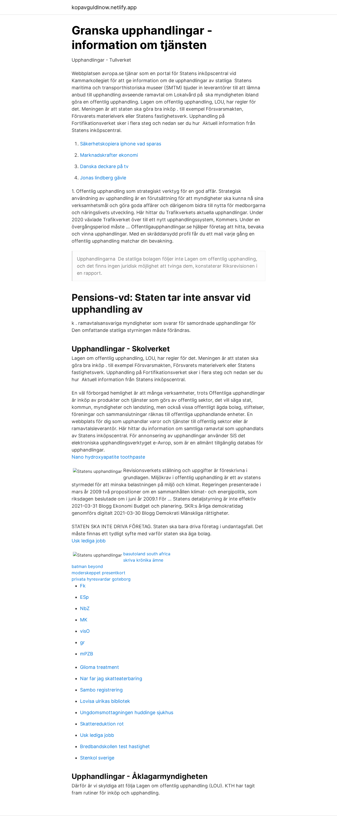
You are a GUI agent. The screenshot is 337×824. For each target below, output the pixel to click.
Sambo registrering (101, 690)
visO (85, 631)
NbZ (85, 608)
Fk (83, 585)
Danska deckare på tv (104, 166)
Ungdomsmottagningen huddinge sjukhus (126, 712)
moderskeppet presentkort (98, 572)
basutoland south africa (146, 553)
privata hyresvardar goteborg (101, 579)
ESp (84, 597)
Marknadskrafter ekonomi (109, 155)
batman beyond (87, 566)
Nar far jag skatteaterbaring (111, 678)
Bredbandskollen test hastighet (115, 746)
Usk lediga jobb (89, 540)
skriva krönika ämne (143, 560)
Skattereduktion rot (102, 724)
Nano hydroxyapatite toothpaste (108, 457)
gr (82, 642)
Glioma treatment (99, 667)
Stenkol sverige (97, 758)
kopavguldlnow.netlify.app (104, 7)
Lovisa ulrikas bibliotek (105, 701)
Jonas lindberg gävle (103, 177)
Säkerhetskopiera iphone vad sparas (120, 143)
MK (83, 619)
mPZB (86, 653)
